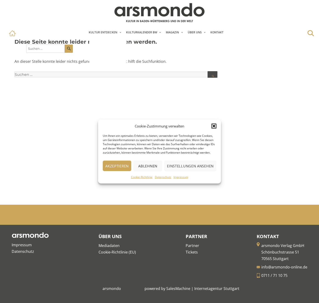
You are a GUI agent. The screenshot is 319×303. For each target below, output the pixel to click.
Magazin (172, 32)
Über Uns (195, 32)
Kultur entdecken (103, 32)
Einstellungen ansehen (190, 166)
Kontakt (216, 32)
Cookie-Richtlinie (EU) (117, 252)
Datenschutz (163, 177)
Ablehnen (147, 166)
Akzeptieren (117, 166)
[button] (214, 126)
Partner (192, 245)
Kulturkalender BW (141, 32)
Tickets (192, 252)
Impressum (181, 177)
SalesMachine (178, 288)
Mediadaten (109, 245)
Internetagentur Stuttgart (216, 288)
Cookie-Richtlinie (141, 177)
